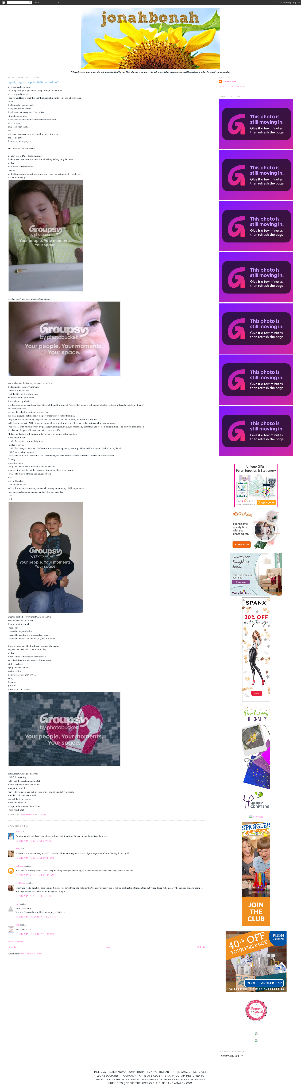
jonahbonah (229, 81)
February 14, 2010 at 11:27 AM (36, 916)
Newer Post (13, 947)
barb (18, 903)
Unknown (20, 865)
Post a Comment (15, 941)
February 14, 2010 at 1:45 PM (35, 933)
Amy (18, 848)
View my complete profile (234, 87)
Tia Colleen (21, 882)
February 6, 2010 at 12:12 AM (35, 875)
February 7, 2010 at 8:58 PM (34, 895)
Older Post (202, 947)
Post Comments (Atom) (31, 953)
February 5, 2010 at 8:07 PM (34, 840)
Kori (18, 924)
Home (107, 947)
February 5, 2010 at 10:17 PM (35, 857)
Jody (18, 831)
